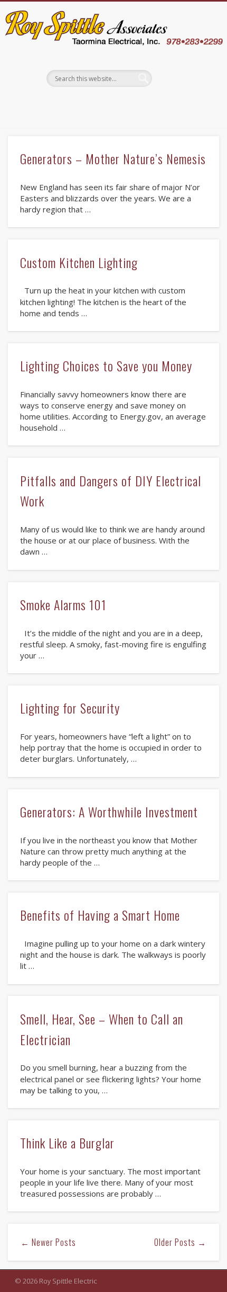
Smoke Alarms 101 (63, 604)
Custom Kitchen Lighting (79, 262)
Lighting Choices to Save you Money (106, 365)
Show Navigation (184, 96)
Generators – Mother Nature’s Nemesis (113, 158)
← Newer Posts (48, 1242)
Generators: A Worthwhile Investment (109, 811)
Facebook (111, 104)
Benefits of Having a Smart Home (100, 914)
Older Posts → (180, 1242)
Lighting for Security (70, 707)
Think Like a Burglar (67, 1142)
